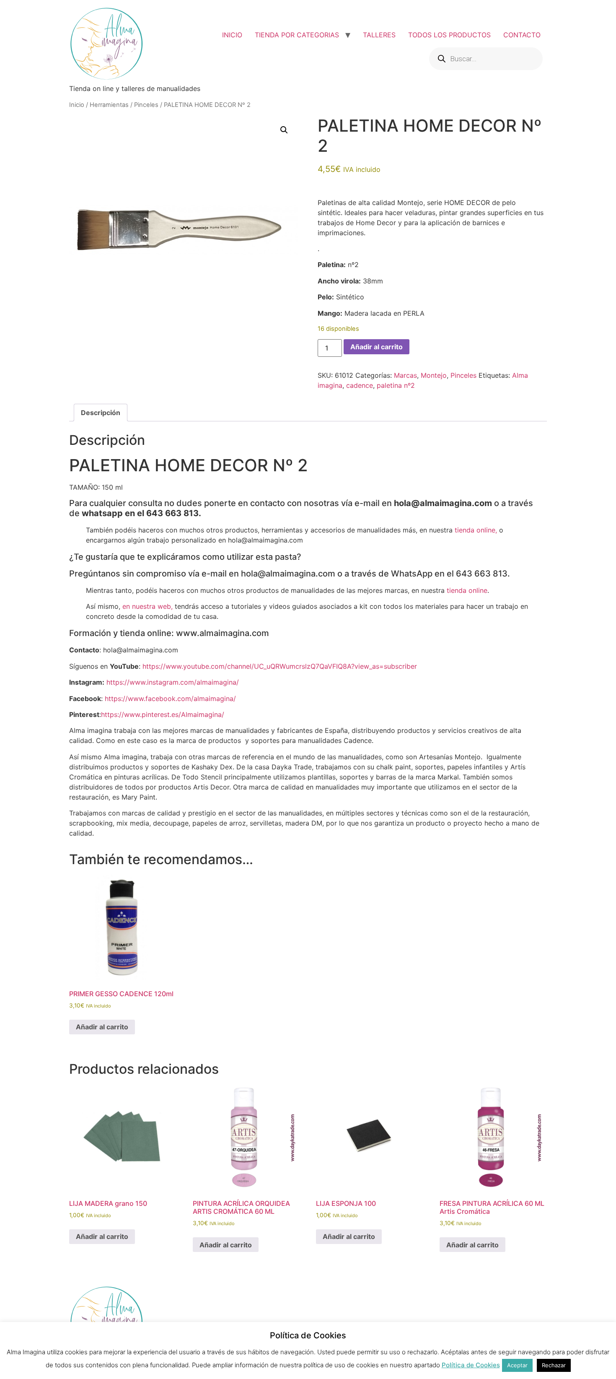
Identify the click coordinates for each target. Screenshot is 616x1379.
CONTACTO (522, 35)
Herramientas (109, 105)
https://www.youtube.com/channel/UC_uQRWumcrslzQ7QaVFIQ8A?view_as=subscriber (279, 666)
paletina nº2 (396, 385)
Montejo (434, 375)
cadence (359, 385)
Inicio (76, 105)
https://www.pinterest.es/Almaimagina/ (162, 714)
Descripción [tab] (100, 412)
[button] (284, 130)
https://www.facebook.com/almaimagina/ (170, 698)
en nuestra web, (147, 606)
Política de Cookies (471, 1365)
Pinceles (146, 105)
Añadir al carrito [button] (102, 1027)
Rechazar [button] (554, 1365)
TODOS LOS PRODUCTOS (449, 35)
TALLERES (379, 35)
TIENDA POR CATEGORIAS (297, 35)
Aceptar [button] (517, 1365)
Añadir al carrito (376, 347)
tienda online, (476, 530)
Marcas (405, 375)
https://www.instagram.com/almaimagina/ (172, 682)
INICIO (232, 35)
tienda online (467, 590)
